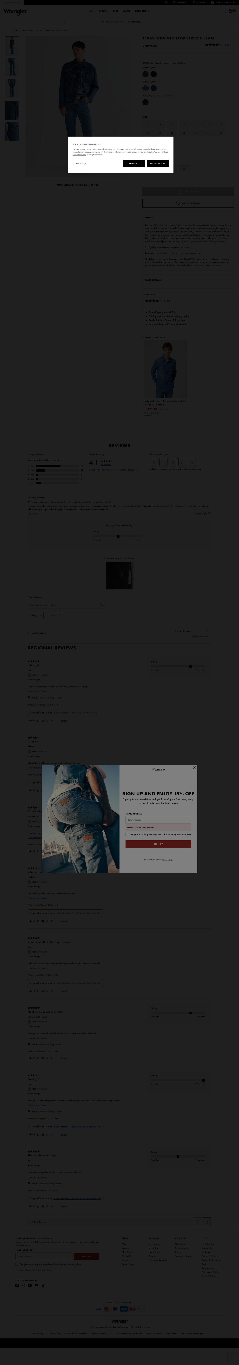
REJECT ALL (134, 163)
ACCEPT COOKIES (157, 163)
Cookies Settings (79, 163)
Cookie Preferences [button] (79, 155)
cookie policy (148, 152)
